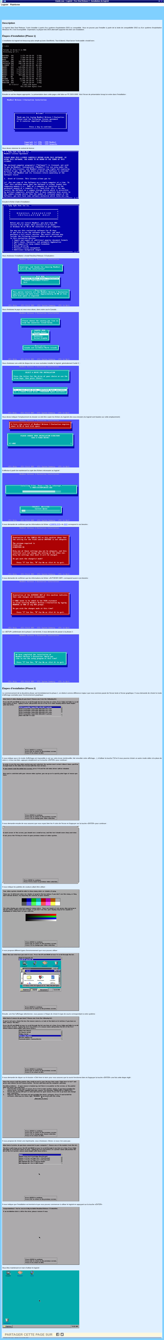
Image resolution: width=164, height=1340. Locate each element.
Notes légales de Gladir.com (3, 2)
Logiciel (69, 1)
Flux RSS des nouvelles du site (4, 2)
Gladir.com (59, 1)
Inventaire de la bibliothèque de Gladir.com (161, 1)
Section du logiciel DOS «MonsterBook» (159, 2)
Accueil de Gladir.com (1, 1)
